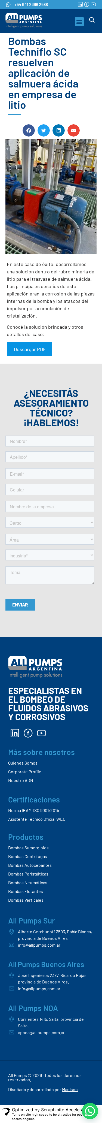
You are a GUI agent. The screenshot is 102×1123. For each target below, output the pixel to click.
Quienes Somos (23, 762)
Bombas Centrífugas (27, 856)
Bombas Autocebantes (30, 865)
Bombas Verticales (26, 899)
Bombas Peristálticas (28, 873)
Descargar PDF (30, 349)
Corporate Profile (24, 771)
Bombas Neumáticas (27, 882)
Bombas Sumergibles (28, 847)
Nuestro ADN (20, 780)
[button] (79, 21)
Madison (70, 1089)
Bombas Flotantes (25, 891)
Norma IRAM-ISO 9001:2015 (33, 810)
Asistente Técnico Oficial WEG (37, 819)
